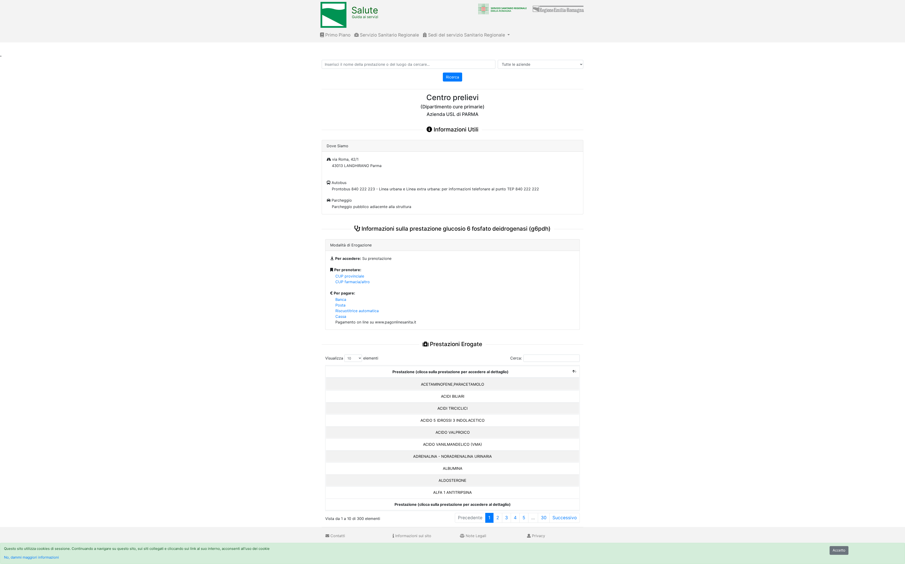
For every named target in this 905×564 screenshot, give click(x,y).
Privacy (538, 535)
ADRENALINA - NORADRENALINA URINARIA (452, 456)
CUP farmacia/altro (352, 281)
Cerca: (516, 358)
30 (544, 517)
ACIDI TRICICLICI (452, 408)
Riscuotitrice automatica (357, 310)
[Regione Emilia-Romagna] (558, 8)
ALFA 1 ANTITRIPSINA (452, 492)
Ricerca (452, 77)
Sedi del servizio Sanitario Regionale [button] (466, 35)
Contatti (337, 535)
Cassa (340, 316)
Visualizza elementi (351, 358)
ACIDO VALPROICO (453, 432)
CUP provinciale (349, 276)
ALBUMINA (452, 468)
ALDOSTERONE (452, 480)
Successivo (564, 517)
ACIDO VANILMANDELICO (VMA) (452, 444)
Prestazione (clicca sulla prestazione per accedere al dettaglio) (450, 371)
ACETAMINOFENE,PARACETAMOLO (452, 384)
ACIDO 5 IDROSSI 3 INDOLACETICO (452, 420)
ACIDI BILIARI (452, 396)
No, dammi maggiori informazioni (31, 557)
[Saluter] (501, 8)
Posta (340, 305)
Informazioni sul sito (412, 535)
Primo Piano (337, 35)
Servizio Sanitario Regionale (389, 35)
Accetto (839, 550)
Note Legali (475, 535)
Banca (340, 299)
